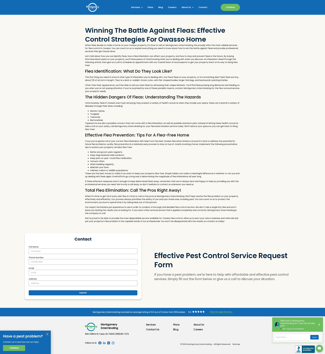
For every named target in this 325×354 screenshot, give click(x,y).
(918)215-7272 (122, 334)
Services (135, 7)
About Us (186, 7)
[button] (47, 334)
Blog (160, 7)
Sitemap (236, 344)
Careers (172, 7)
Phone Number (36, 257)
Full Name (33, 246)
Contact (203, 7)
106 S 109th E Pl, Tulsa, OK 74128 (99, 334)
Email (31, 268)
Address (33, 278)
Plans (150, 7)
